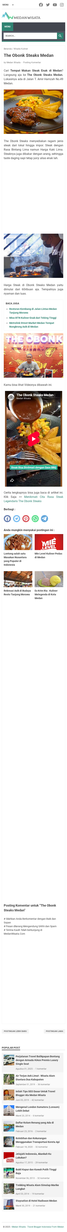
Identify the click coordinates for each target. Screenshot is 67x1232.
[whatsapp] (35, 518)
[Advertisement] (33, 197)
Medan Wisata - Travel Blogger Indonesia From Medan (38, 1227)
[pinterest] (25, 518)
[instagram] (62, 5)
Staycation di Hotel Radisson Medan (36, 1200)
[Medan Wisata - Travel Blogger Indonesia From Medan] (21, 16)
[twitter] (48, 5)
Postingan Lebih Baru (15, 1031)
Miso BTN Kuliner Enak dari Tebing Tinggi (32, 317)
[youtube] (55, 5)
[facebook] (41, 5)
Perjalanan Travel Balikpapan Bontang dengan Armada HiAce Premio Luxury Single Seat (38, 1060)
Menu (7, 26)
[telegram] (44, 518)
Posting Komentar (32, 62)
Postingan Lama (54, 1031)
